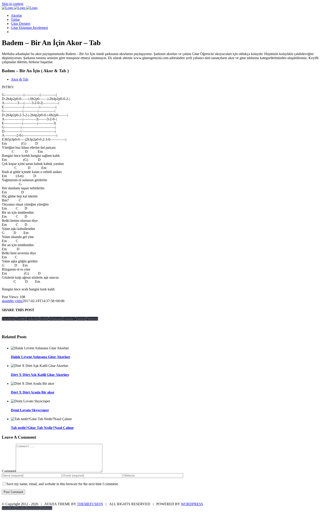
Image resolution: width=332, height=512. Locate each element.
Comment (9, 471)
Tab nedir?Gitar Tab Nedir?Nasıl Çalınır (42, 428)
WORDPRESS (192, 504)
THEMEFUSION (90, 504)
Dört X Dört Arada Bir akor (32, 392)
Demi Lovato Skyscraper (30, 410)
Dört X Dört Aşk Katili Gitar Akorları (40, 375)
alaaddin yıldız (12, 301)
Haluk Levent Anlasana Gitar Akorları (40, 357)
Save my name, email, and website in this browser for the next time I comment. (62, 484)
